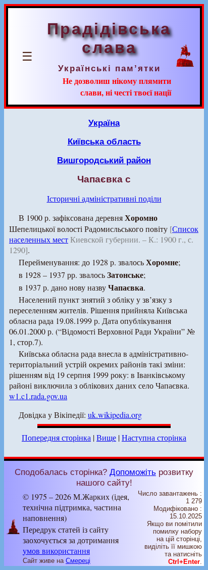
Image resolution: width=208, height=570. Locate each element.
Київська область (104, 141)
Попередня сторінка (56, 437)
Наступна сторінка (154, 437)
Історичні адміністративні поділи (104, 198)
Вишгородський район (104, 160)
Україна (104, 123)
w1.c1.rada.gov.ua (38, 396)
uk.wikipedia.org (115, 414)
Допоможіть (133, 472)
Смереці (78, 560)
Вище (106, 437)
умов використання (56, 550)
